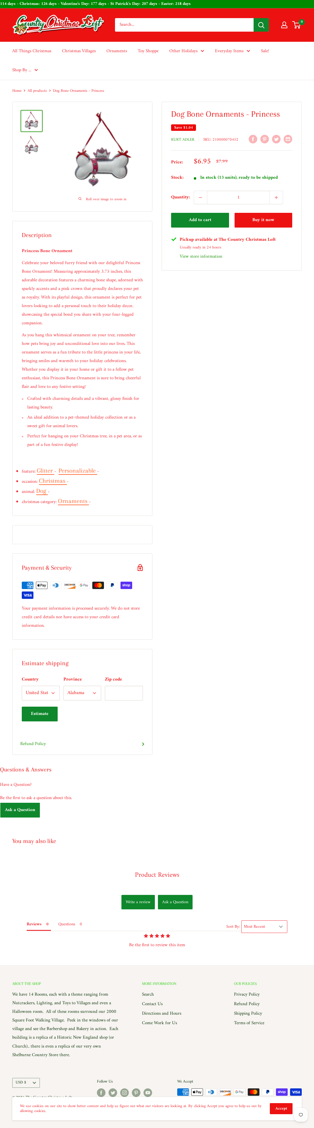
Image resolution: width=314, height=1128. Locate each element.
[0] (297, 25)
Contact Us (152, 1004)
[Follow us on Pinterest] (136, 1092)
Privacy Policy (247, 994)
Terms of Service (249, 1023)
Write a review (138, 902)
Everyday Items (229, 51)
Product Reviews (157, 875)
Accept (281, 1108)
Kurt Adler (182, 139)
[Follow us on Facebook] (101, 1092)
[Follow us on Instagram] (124, 1092)
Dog (42, 490)
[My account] (284, 24)
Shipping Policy (248, 1013)
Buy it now (263, 220)
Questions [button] (66, 924)
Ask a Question (20, 810)
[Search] (261, 25)
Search (148, 994)
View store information (201, 256)
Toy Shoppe (148, 51)
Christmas (53, 480)
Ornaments (116, 51)
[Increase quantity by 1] (276, 197)
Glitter (45, 470)
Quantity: (180, 197)
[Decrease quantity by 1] (200, 197)
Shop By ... (21, 70)
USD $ (21, 1082)
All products (37, 90)
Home (16, 90)
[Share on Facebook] (253, 139)
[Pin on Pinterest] (264, 139)
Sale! (265, 51)
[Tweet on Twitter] (276, 139)
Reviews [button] (34, 924)
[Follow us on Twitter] (113, 1092)
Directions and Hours (161, 1013)
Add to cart (200, 220)
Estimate (39, 714)
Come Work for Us (159, 1023)
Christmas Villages (79, 51)
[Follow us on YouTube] (148, 1092)
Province (72, 679)
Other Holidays (183, 51)
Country (30, 679)
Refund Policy (33, 744)
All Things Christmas (31, 51)
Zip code (113, 679)
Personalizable (78, 470)
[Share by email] (288, 139)
